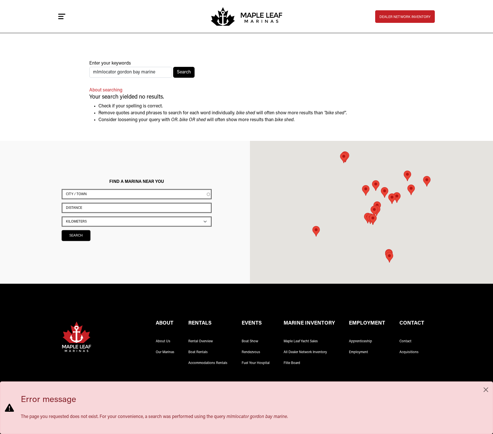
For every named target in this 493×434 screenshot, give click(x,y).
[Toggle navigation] (61, 16)
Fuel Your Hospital (256, 363)
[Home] (246, 16)
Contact (405, 341)
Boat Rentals (198, 352)
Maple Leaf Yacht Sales (301, 341)
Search (184, 72)
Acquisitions (409, 352)
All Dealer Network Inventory (305, 352)
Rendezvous (251, 352)
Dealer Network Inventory (405, 17)
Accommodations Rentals (207, 363)
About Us (163, 341)
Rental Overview (200, 341)
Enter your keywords (110, 63)
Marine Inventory (309, 323)
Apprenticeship (360, 341)
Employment (358, 352)
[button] (392, 198)
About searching (105, 90)
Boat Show (250, 341)
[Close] (486, 390)
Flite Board (292, 363)
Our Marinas (165, 352)
